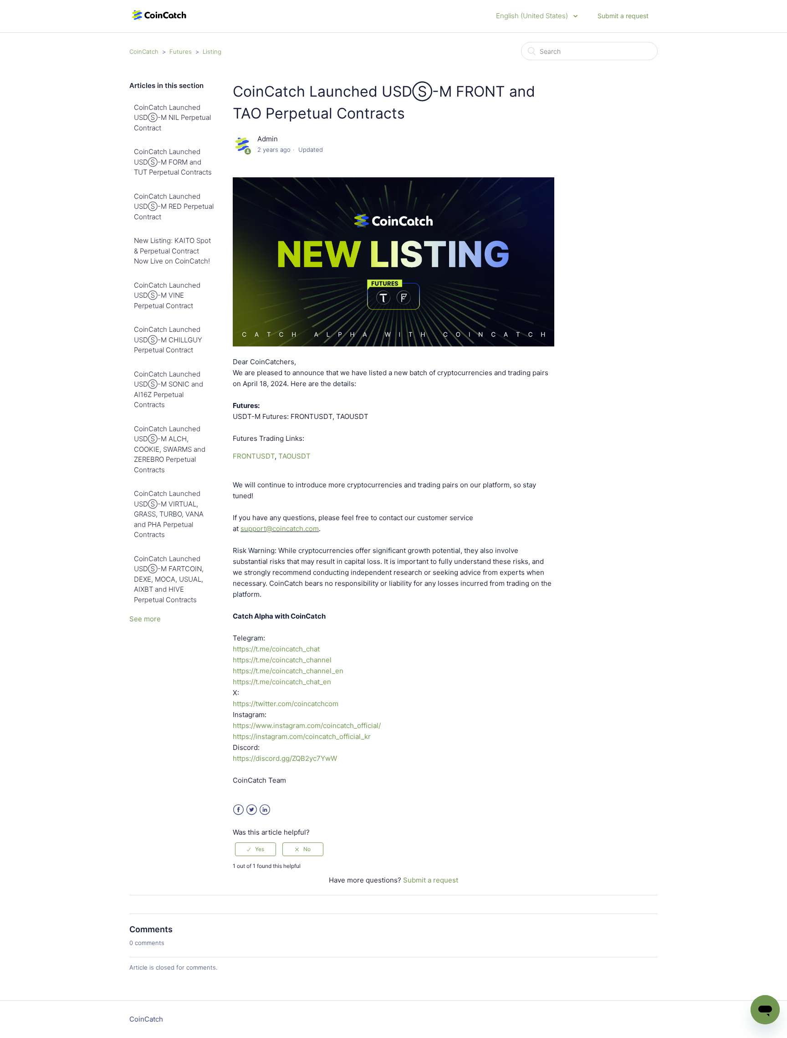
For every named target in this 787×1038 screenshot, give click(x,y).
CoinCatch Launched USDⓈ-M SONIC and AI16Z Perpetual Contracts (168, 389)
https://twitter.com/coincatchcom (285, 703)
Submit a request (623, 16)
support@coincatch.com (279, 528)
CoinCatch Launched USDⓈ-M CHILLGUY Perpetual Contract (168, 339)
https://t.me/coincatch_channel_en (288, 670)
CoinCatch (143, 51)
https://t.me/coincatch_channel (282, 660)
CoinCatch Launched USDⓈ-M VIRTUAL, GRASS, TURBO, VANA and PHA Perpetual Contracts (169, 514)
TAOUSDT (294, 456)
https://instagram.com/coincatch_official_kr (302, 736)
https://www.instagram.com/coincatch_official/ (307, 725)
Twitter (251, 810)
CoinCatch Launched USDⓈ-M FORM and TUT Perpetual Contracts (173, 161)
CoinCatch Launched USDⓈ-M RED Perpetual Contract (174, 206)
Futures (180, 51)
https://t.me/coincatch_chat (276, 649)
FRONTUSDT (254, 456)
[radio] (255, 849)
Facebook (238, 810)
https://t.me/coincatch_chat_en (282, 681)
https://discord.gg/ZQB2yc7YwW (285, 758)
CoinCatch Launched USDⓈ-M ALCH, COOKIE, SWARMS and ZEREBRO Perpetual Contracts (169, 449)
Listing (212, 51)
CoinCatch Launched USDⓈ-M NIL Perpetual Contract (172, 117)
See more (145, 619)
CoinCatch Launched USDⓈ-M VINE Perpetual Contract (167, 295)
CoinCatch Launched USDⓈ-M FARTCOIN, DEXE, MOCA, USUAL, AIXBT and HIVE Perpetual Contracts (169, 579)
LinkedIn (265, 810)
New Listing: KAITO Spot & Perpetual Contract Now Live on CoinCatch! (172, 250)
